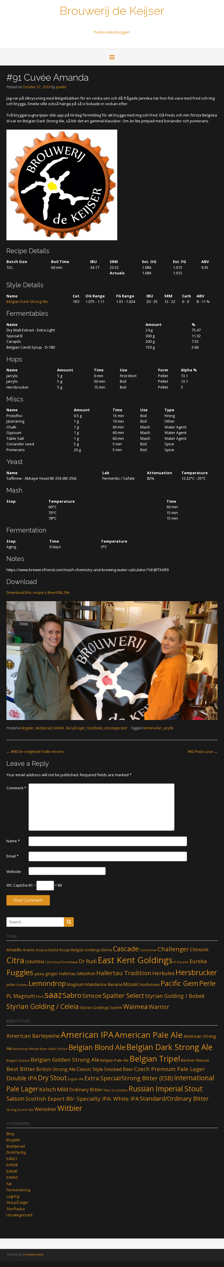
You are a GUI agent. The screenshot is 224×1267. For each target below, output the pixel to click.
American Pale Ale (149, 1034)
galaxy (39, 973)
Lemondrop (47, 983)
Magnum (75, 984)
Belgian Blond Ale (97, 1047)
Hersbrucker (152, 728)
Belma (107, 949)
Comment (16, 787)
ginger (52, 973)
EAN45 (58, 728)
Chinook (199, 949)
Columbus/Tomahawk (61, 962)
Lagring (12, 1196)
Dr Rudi (88, 961)
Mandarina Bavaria (103, 984)
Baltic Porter (58, 1049)
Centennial (148, 950)
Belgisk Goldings (86, 949)
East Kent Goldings (135, 960)
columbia (34, 961)
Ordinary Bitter (86, 1089)
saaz (53, 994)
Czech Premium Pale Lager (169, 1069)
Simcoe (92, 996)
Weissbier (45, 1109)
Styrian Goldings (94, 1007)
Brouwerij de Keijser (112, 10)
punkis (61, 86)
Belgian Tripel (155, 1058)
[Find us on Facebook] (108, 40)
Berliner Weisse (195, 1060)
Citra (15, 960)
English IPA (75, 1079)
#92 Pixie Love (203, 751)
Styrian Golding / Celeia (42, 1006)
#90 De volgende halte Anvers (35, 751)
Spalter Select (123, 995)
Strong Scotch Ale (20, 1110)
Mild (62, 1089)
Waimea (135, 1006)
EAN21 (12, 1158)
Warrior (159, 1007)
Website (13, 871)
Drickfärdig (16, 1152)
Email (12, 856)
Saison (15, 1098)
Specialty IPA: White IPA (108, 1098)
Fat (9, 1183)
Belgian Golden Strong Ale (65, 1059)
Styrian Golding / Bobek (175, 995)
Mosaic (131, 984)
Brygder (28, 728)
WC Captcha (17, 885)
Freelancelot (33, 1254)
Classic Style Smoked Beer (104, 1069)
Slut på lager (75, 728)
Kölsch (47, 1089)
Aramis (29, 949)
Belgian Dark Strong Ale (27, 301)
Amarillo (14, 949)
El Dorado (181, 962)
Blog (10, 1133)
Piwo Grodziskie (116, 1090)
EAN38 (12, 1164)
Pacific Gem (179, 983)
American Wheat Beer (30, 1049)
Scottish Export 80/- (50, 1098)
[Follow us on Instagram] (115, 40)
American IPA (87, 1034)
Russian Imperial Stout (166, 1088)
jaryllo (169, 728)
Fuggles (19, 972)
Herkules (163, 973)
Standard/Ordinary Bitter (174, 1098)
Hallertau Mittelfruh (77, 973)
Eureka (198, 961)
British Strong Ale (56, 1069)
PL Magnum (20, 995)
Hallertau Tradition (123, 973)
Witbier (69, 1108)
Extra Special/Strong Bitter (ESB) (128, 1078)
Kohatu (22, 985)
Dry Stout (52, 1077)
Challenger (173, 949)
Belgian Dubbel (18, 1060)
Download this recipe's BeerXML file (38, 592)
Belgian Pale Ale (114, 1060)
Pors (40, 996)
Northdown (150, 984)
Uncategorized (115, 728)
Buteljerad (44, 728)
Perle (207, 983)
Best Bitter (20, 1069)
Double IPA (21, 1078)
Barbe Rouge (59, 949)
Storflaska (95, 728)
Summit (116, 1007)
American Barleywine (33, 1035)
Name (13, 841)
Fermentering (18, 1189)
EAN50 (12, 1177)
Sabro (72, 995)
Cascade (126, 948)
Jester (11, 984)
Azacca (42, 949)
